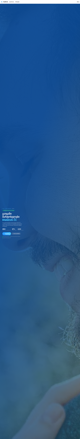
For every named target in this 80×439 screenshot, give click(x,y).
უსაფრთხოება (11, 1)
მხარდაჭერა (17, 1)
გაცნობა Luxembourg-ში (8, 208)
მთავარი (3, 208)
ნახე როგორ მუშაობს (17, 233)
